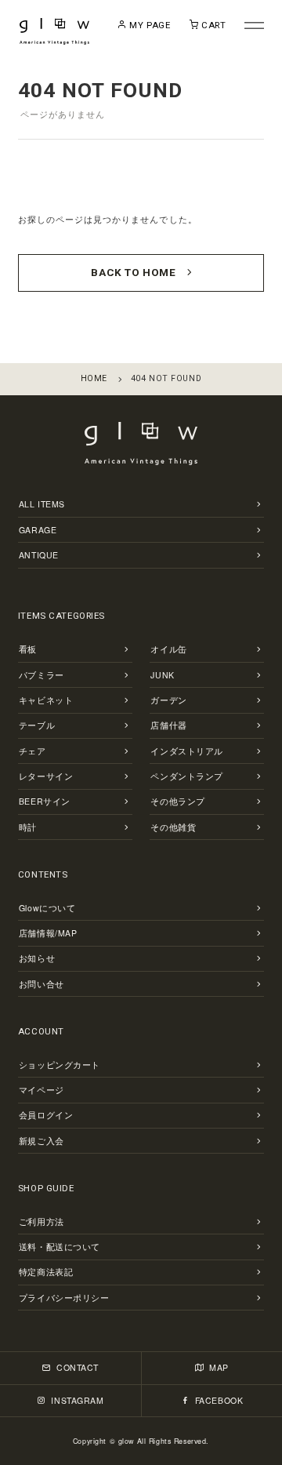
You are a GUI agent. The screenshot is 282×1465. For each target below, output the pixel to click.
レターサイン (46, 776)
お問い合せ (41, 984)
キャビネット (46, 700)
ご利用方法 (41, 1221)
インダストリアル (186, 751)
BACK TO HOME (133, 272)
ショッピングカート (59, 1065)
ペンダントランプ (186, 776)
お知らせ (37, 958)
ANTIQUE (39, 555)
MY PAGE (148, 25)
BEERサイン (44, 801)
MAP (218, 1367)
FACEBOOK (217, 1400)
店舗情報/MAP (48, 933)
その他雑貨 (173, 827)
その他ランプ (177, 801)
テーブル (37, 725)
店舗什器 (168, 725)
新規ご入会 (41, 1141)
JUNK (162, 675)
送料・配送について (59, 1246)
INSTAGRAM (76, 1400)
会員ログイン (46, 1115)
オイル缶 (168, 649)
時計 (28, 827)
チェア (32, 751)
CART (212, 25)
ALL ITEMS (42, 504)
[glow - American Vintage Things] (55, 31)
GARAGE (37, 530)
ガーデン (168, 700)
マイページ (41, 1090)
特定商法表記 (46, 1272)
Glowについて (47, 908)
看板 (28, 649)
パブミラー (41, 675)
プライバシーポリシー (64, 1297)
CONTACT (76, 1367)
